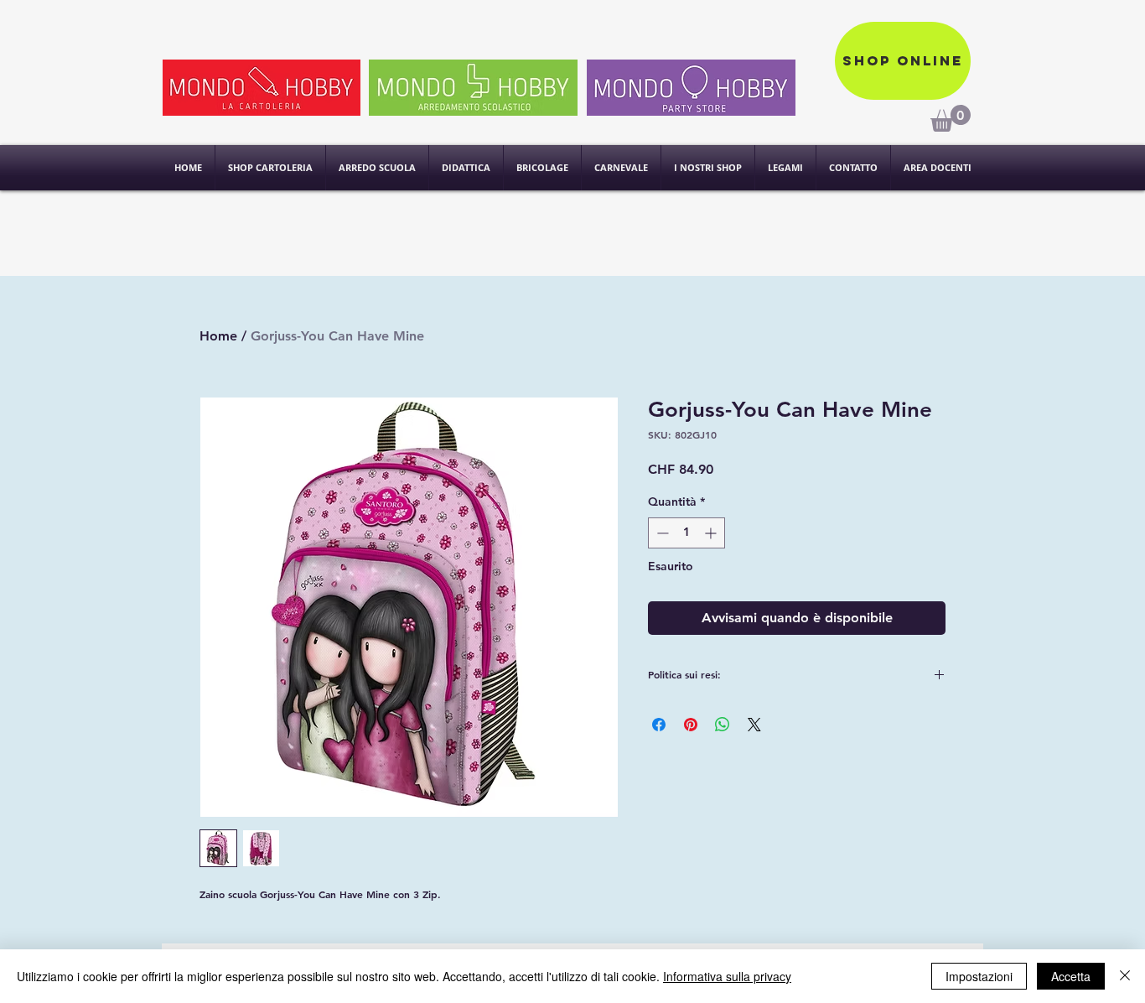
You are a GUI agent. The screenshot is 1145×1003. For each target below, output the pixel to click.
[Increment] (712, 533)
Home (218, 336)
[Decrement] (660, 533)
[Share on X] (754, 725)
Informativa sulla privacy (727, 976)
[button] (708, 167)
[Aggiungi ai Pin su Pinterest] (691, 725)
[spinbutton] (686, 533)
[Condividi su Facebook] (659, 725)
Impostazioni (979, 976)
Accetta (1071, 976)
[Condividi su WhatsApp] (722, 725)
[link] (950, 118)
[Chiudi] (1125, 976)
